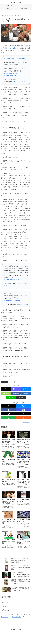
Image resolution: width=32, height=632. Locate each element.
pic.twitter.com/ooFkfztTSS (11, 75)
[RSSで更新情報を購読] (23, 417)
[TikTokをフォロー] (8, 413)
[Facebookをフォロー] (8, 409)
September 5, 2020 (19, 81)
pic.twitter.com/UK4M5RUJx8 (12, 300)
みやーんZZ (5, 602)
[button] (21, 397)
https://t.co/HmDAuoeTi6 (10, 73)
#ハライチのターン (22, 58)
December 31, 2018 (22, 304)
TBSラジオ (5, 382)
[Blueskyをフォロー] (23, 406)
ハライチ (12, 382)
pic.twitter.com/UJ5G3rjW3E (11, 279)
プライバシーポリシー (8, 606)
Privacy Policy (5, 617)
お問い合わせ (5, 610)
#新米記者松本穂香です (10, 58)
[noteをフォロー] (23, 413)
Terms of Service (16, 617)
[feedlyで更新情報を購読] (8, 417)
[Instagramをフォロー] (23, 409)
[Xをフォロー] (8, 406)
